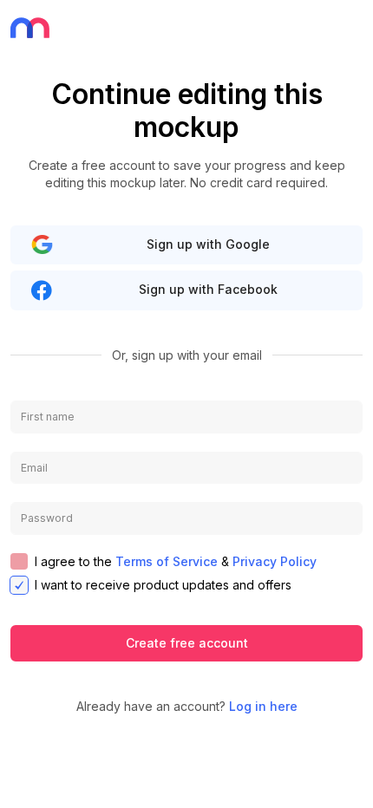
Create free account (187, 642)
